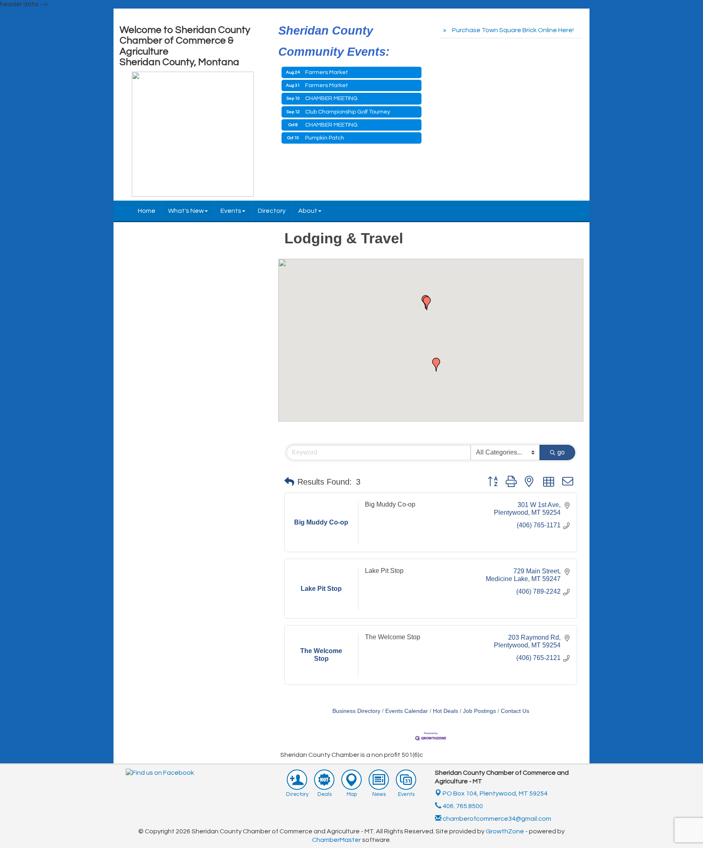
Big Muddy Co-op (390, 504)
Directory (272, 211)
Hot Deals (445, 711)
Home (146, 211)
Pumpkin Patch (324, 138)
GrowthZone (505, 831)
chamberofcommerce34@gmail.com (496, 818)
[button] (427, 303)
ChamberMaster (336, 840)
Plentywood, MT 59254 (495, 793)
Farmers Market (326, 72)
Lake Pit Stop (384, 570)
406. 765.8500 (462, 806)
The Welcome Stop (392, 637)
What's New (186, 211)
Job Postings (479, 711)
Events (231, 211)
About (307, 211)
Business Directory (356, 711)
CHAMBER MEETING (331, 98)
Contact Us (515, 711)
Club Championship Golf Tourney (347, 112)
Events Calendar (406, 711)
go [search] (561, 452)
